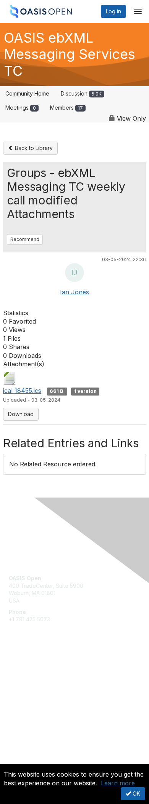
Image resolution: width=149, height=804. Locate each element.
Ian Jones (74, 292)
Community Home (27, 93)
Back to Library (33, 148)
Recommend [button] (24, 239)
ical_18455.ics (22, 390)
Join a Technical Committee (43, 692)
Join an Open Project (35, 680)
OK (135, 793)
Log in (113, 11)
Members (66, 107)
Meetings (20, 107)
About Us (20, 761)
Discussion (81, 93)
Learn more (118, 783)
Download (21, 414)
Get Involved (25, 669)
